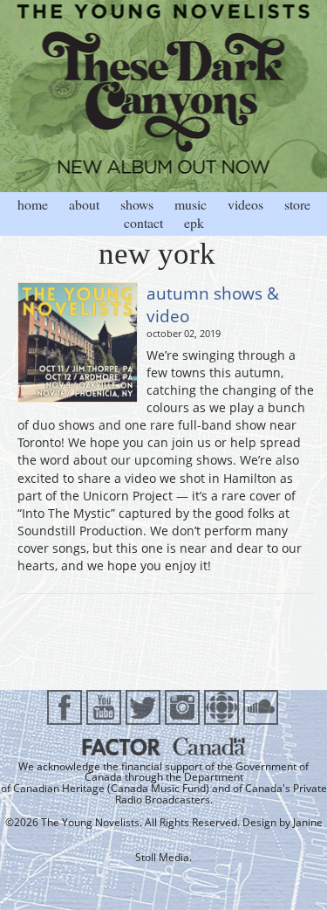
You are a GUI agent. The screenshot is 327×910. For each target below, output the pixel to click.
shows (136, 204)
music (190, 204)
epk (194, 222)
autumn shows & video (212, 304)
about (84, 204)
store (297, 204)
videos (245, 204)
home (32, 204)
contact (143, 222)
